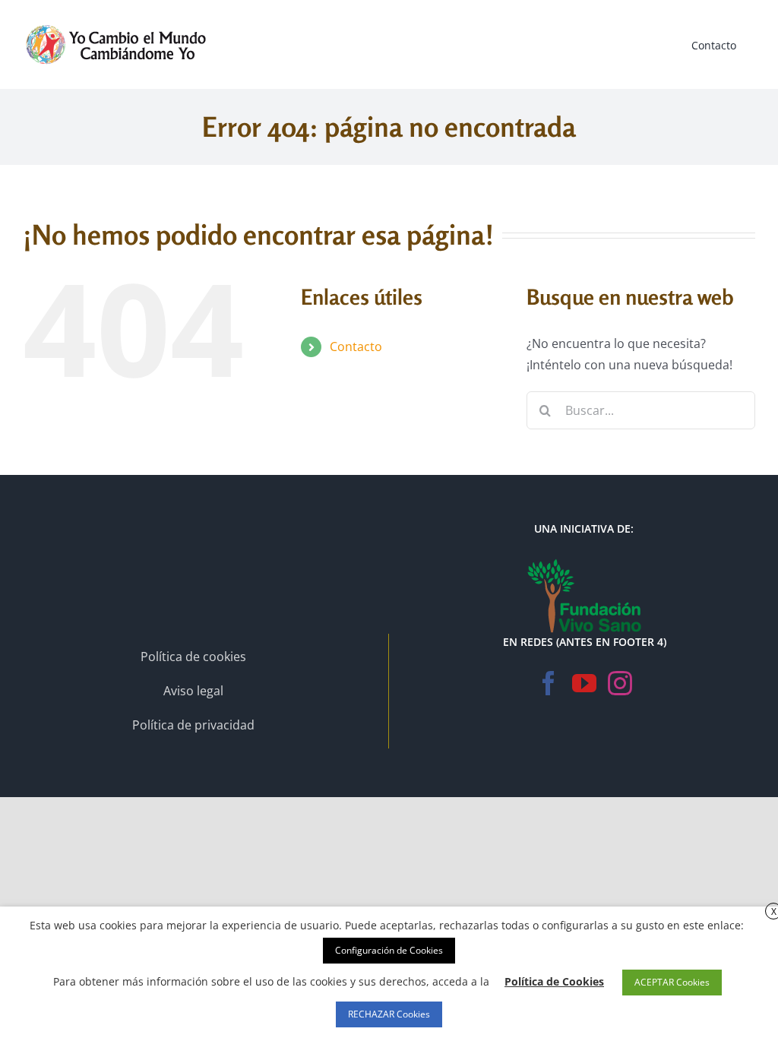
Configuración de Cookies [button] (389, 950)
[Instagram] (620, 683)
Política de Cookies (554, 981)
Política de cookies (193, 656)
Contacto (356, 346)
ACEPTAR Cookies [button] (672, 982)
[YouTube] (584, 683)
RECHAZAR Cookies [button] (389, 1014)
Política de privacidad (193, 725)
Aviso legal (193, 690)
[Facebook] (548, 683)
